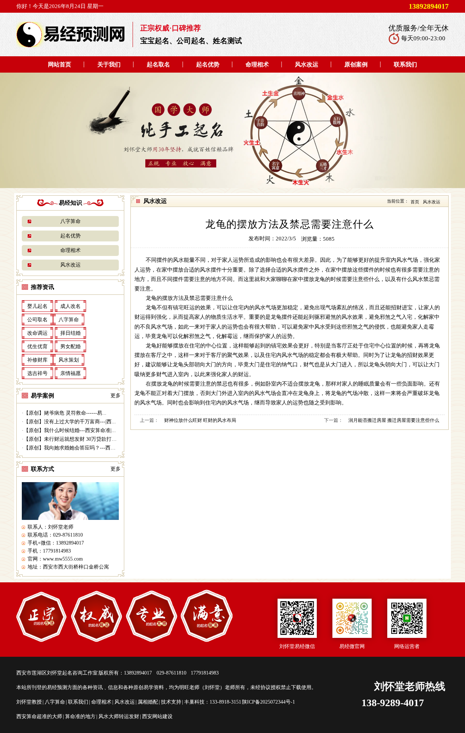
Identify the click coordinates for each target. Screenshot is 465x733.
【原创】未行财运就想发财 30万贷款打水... (72, 439)
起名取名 (158, 64)
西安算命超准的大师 (39, 716)
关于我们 (109, 64)
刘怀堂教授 (29, 702)
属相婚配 (148, 702)
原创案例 (356, 64)
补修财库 (37, 360)
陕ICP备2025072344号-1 (268, 702)
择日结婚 (70, 333)
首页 (415, 201)
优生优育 (37, 346)
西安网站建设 (157, 716)
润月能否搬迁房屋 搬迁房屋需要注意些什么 (393, 420)
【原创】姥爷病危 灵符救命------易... (65, 413)
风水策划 (68, 360)
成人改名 (70, 306)
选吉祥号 (37, 373)
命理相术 (257, 64)
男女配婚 (70, 346)
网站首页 (59, 64)
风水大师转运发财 (118, 716)
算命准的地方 (80, 716)
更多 (115, 395)
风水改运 (306, 64)
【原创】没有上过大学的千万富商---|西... (70, 421)
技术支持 (171, 702)
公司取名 (37, 319)
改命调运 (37, 333)
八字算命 (70, 221)
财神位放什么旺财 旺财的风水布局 (200, 420)
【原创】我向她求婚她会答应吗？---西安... (72, 448)
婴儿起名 (37, 306)
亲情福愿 (70, 373)
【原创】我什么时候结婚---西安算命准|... (70, 430)
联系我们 (405, 64)
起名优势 (207, 64)
